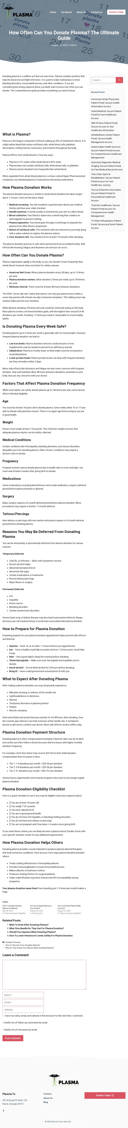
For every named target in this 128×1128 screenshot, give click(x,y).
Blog (46, 1102)
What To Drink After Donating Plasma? (28, 924)
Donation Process (13, 942)
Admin (73, 45)
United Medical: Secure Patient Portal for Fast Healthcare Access (106, 115)
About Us (81, 12)
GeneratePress (77, 1122)
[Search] (119, 80)
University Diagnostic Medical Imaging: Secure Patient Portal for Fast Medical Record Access (107, 166)
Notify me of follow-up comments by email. (26, 1022)
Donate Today (116, 12)
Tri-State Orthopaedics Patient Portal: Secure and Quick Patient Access (107, 224)
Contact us (96, 12)
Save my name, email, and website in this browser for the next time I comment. (44, 1015)
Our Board (66, 12)
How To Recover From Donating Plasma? (23, 945)
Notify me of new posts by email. (21, 1029)
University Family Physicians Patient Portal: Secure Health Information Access (105, 103)
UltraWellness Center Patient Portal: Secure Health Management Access (105, 138)
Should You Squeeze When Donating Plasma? (32, 932)
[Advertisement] (44, 113)
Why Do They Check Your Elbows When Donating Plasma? (30, 948)
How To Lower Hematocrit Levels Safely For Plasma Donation (41, 935)
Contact (48, 1094)
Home (53, 12)
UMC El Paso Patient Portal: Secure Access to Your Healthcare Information (104, 127)
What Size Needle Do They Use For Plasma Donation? (36, 928)
